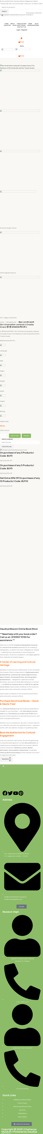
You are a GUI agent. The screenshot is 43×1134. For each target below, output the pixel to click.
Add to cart (15, 436)
